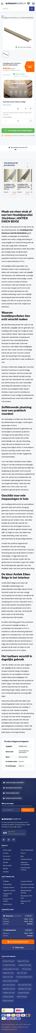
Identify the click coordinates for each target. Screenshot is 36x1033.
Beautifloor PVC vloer (24, 989)
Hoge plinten (7, 884)
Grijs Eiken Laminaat (27, 887)
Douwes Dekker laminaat (10, 981)
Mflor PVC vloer (21, 973)
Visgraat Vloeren (8, 887)
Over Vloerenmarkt (27, 850)
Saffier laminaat (21, 996)
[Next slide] (27, 167)
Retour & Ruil (7, 865)
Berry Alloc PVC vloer (24, 985)
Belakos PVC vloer (23, 961)
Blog (22, 856)
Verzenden (6, 859)
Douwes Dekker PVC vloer (10, 969)
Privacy (23, 853)
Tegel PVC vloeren (9, 890)
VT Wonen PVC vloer (9, 965)
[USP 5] (21, 149)
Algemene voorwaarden (25, 863)
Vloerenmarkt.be (26, 859)
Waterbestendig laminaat (26, 892)
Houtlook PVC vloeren (8, 900)
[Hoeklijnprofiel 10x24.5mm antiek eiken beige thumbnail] (6, 54)
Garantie (6, 872)
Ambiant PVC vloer (8, 961)
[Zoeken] (31, 8)
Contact (5, 853)
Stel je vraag (19, 947)
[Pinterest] (14, 840)
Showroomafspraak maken (19, 942)
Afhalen (5, 862)
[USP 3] (18, 149)
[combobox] (15, 8)
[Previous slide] (27, 163)
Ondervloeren (7, 904)
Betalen (5, 868)
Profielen (6, 881)
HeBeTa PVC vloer (8, 973)
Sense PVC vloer (8, 977)
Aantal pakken (7, 117)
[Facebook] (4, 840)
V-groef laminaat (26, 881)
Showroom (6, 856)
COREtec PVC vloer (8, 993)
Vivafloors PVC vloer (25, 965)
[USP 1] (14, 149)
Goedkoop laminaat (27, 884)
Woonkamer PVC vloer (26, 897)
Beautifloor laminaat (9, 989)
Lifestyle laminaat (8, 996)
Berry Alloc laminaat (9, 985)
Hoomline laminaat (23, 993)
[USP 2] (17, 149)
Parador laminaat (8, 1000)
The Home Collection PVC (24, 977)
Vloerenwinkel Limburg (25, 869)
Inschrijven (26, 810)
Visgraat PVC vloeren (7, 895)
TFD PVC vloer (26, 969)
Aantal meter (7, 105)
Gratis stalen (7, 850)
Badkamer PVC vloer (26, 902)
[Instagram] (9, 840)
